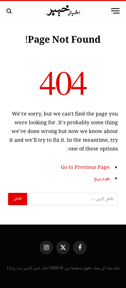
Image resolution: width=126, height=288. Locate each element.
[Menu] (115, 11)
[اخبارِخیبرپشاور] (63, 11)
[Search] (9, 11)
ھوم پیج (102, 178)
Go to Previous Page (85, 167)
